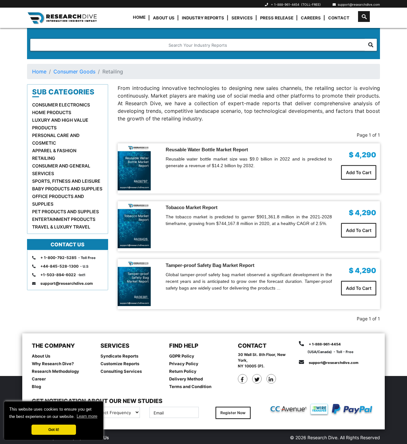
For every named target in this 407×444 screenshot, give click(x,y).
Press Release (276, 17)
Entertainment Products (63, 219)
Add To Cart (358, 172)
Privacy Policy (183, 363)
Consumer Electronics (61, 104)
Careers (311, 17)
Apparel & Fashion (54, 150)
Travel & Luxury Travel (61, 226)
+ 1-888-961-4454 (285, 4)
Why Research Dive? (53, 363)
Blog (36, 386)
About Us (164, 17)
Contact (338, 17)
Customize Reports (119, 363)
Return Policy (183, 371)
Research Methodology (55, 371)
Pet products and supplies (65, 211)
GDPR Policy (181, 356)
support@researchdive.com (358, 4)
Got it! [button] (53, 429)
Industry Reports (203, 17)
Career (39, 378)
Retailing (43, 158)
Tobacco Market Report (191, 207)
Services (242, 17)
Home (139, 17)
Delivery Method (186, 378)
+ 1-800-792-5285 (58, 257)
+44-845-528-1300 (59, 266)
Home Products (51, 112)
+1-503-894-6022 (58, 274)
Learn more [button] (87, 416)
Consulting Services (121, 371)
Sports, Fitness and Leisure (66, 181)
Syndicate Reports (119, 356)
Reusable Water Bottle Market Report (207, 149)
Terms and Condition (190, 386)
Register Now (232, 412)
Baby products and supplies (67, 188)
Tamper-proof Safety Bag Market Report (210, 265)
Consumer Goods (74, 71)
